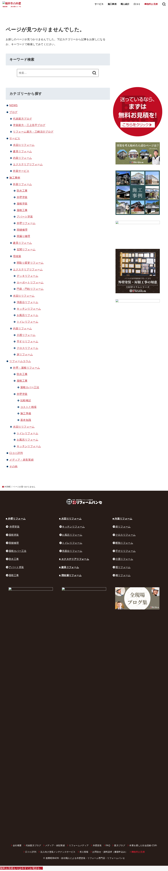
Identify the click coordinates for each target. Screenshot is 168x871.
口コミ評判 (16, 452)
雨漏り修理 (23, 236)
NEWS (13, 105)
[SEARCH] (164, 4)
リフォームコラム (20, 361)
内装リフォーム (22, 157)
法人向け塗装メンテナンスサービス (57, 852)
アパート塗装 (25, 216)
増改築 (17, 256)
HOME (8, 487)
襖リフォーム (123, 575)
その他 (13, 466)
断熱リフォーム (124, 543)
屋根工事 (22, 210)
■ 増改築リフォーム (70, 575)
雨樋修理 (22, 229)
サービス (14, 138)
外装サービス (21, 170)
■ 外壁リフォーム (16, 518)
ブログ (13, 112)
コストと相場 (28, 406)
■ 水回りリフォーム (70, 518)
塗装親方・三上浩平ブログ (29, 125)
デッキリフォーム (27, 275)
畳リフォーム (123, 567)
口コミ (137, 4)
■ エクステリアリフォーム (74, 559)
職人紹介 (125, 4)
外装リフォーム (22, 184)
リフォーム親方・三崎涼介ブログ (33, 131)
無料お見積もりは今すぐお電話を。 (21, 868)
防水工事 (22, 190)
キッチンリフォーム (29, 308)
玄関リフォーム (26, 249)
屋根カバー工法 (29, 387)
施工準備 (25, 413)
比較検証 (25, 400)
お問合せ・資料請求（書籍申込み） (109, 852)
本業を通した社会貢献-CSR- (143, 845)
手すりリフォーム (27, 341)
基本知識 (25, 419)
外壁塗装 (22, 197)
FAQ (108, 845)
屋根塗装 (22, 203)
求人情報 (84, 852)
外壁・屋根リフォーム (26, 367)
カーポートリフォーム (30, 282)
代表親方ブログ (22, 118)
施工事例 (112, 4)
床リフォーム (25, 354)
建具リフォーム (22, 151)
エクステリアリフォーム (28, 164)
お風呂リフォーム (27, 315)
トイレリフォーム (27, 321)
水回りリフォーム (23, 144)
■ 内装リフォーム (122, 518)
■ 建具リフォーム (69, 567)
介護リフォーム (26, 334)
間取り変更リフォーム (30, 262)
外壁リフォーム (26, 223)
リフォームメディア (79, 845)
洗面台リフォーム (27, 302)
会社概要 (17, 845)
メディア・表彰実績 (21, 459)
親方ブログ (119, 845)
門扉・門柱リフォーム (30, 288)
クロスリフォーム (27, 347)
